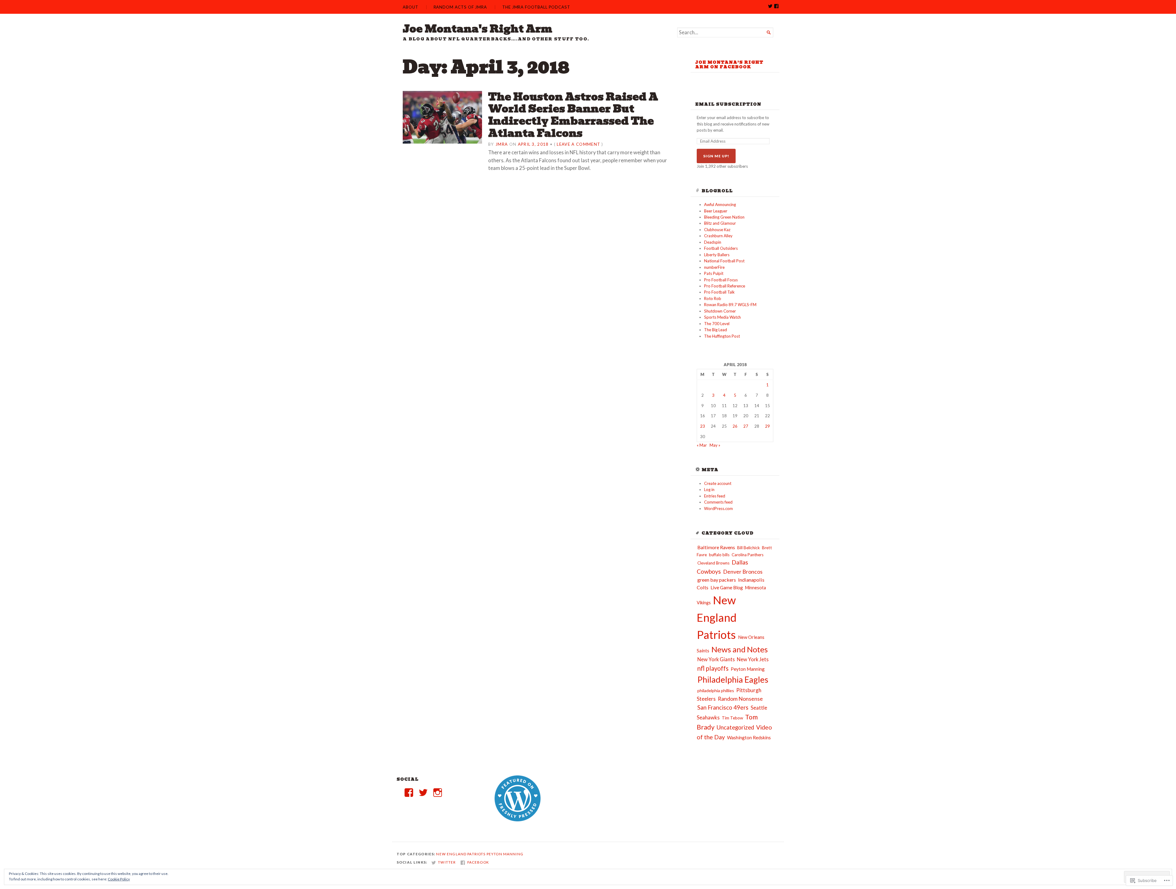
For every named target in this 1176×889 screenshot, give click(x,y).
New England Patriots (717, 617)
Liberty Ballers (716, 254)
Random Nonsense (740, 698)
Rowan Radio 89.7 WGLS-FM (730, 304)
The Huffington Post (722, 336)
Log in (709, 489)
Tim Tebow (732, 717)
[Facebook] (409, 792)
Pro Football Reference (724, 285)
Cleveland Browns (713, 563)
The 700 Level (716, 323)
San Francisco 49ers (722, 707)
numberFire (714, 267)
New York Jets (753, 659)
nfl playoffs (713, 668)
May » (715, 445)
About (410, 7)
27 (745, 426)
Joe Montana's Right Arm (477, 29)
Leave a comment (578, 144)
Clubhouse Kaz (717, 229)
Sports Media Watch (722, 317)
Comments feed (718, 502)
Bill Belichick (748, 547)
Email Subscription (728, 104)
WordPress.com (718, 508)
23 (702, 426)
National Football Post (724, 260)
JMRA (502, 144)
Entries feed (714, 495)
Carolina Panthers (747, 554)
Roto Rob (712, 298)
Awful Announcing (720, 204)
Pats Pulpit (713, 273)
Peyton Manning (748, 669)
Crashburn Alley (718, 235)
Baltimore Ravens (716, 547)
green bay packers (716, 580)
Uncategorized (735, 727)
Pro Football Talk (719, 292)
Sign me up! (716, 156)
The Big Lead (715, 329)
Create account (717, 483)
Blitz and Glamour (720, 223)
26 (735, 426)
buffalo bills (719, 554)
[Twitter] (423, 792)
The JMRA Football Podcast (536, 7)
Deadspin (712, 242)
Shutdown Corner (720, 311)
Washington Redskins (749, 737)
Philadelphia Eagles (732, 679)
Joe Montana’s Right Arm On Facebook (729, 64)
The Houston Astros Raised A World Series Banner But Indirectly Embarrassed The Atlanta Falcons (573, 114)
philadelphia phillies (715, 690)
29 (767, 426)
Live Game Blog (726, 587)
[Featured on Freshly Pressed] (518, 819)
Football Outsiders (721, 248)
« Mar (702, 445)
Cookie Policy (119, 879)
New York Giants (716, 659)
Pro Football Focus (721, 279)
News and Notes (739, 649)
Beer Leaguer (715, 210)
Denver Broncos (743, 571)
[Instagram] (438, 792)
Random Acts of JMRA (460, 7)
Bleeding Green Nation (724, 217)
